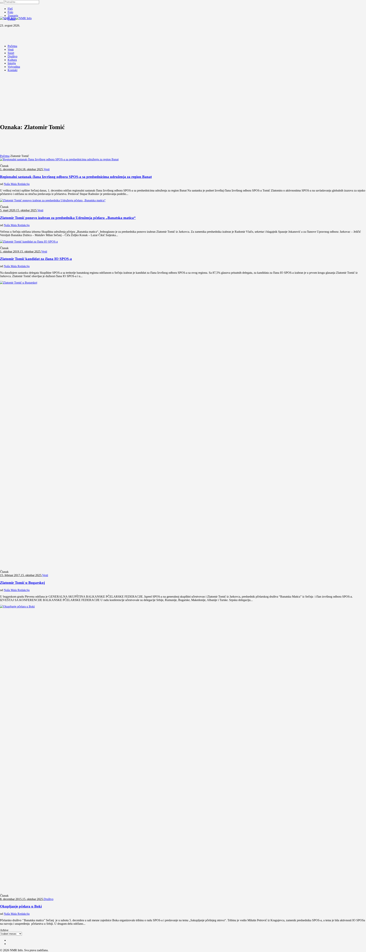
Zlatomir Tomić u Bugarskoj (22, 583)
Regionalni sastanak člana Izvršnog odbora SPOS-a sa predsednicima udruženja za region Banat (76, 177)
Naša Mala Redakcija (17, 184)
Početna (5, 156)
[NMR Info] (16, 18)
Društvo (48, 899)
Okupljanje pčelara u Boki (21, 906)
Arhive (4, 930)
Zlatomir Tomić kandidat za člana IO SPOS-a (36, 259)
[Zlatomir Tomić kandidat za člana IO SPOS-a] (29, 241)
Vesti (47, 169)
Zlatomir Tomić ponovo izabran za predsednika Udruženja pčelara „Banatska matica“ (68, 218)
